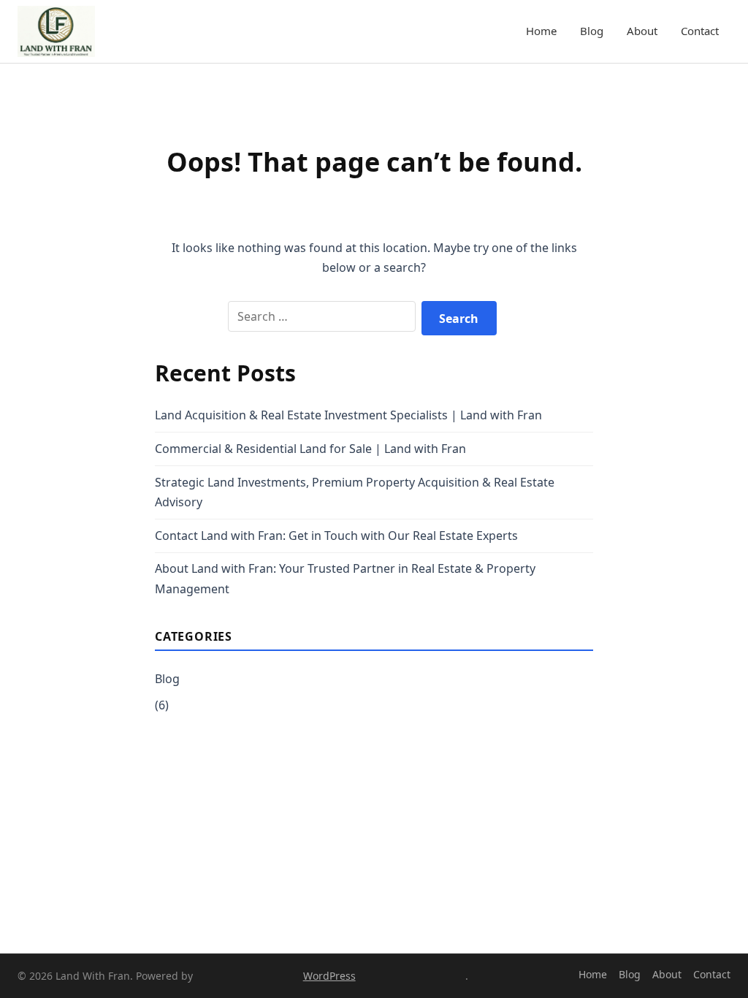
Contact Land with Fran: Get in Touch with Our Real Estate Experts (336, 535)
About (642, 30)
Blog (591, 30)
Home (541, 30)
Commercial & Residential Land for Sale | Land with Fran (310, 449)
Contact (700, 30)
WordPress (329, 976)
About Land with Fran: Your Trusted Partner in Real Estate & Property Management (345, 578)
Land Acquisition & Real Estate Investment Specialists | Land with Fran (348, 415)
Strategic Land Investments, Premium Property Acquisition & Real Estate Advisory (354, 492)
